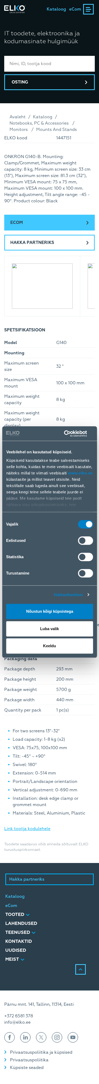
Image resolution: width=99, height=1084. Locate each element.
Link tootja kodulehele (27, 828)
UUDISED (15, 950)
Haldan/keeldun (68, 594)
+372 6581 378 (18, 1016)
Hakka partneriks (32, 242)
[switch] (85, 540)
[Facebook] (9, 1037)
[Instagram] (57, 1037)
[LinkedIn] (25, 1037)
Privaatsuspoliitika (29, 1060)
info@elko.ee (17, 1022)
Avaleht (18, 117)
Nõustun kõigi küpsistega (49, 611)
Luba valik (49, 628)
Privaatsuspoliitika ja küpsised (41, 1052)
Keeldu (49, 646)
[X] (41, 1037)
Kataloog (56, 9)
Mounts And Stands (56, 129)
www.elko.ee (80, 473)
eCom (75, 9)
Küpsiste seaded (27, 1067)
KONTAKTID (18, 941)
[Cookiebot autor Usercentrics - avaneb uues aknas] (70, 433)
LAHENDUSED (21, 923)
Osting (20, 82)
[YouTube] (73, 1037)
